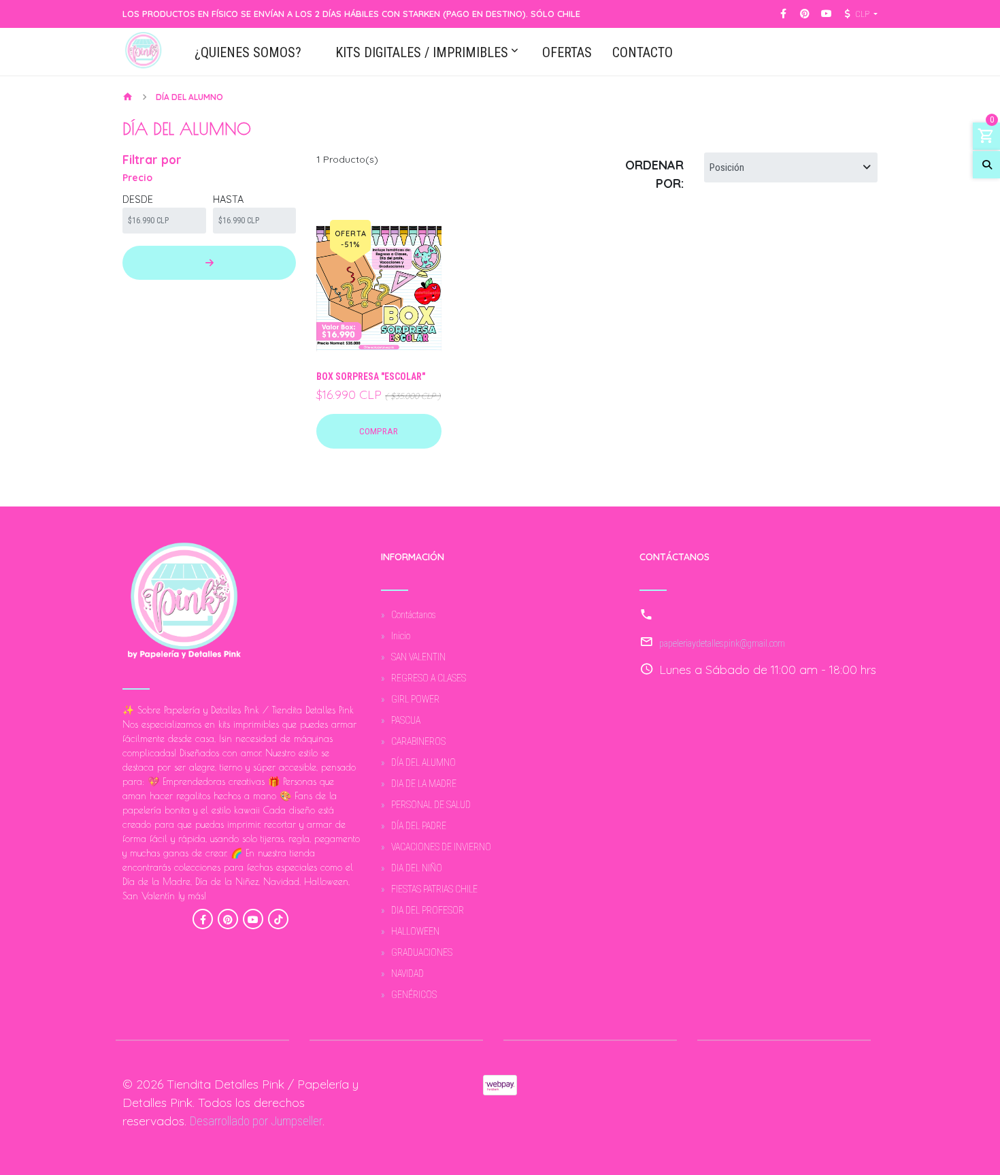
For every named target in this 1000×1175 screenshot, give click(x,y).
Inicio (400, 635)
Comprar (378, 430)
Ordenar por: (654, 174)
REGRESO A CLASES (428, 678)
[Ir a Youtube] (826, 14)
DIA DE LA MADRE (423, 783)
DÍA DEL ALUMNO (423, 762)
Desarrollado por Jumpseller (256, 1121)
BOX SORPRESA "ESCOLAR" (370, 376)
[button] (859, 14)
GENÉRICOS (414, 994)
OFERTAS (567, 53)
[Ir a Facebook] (784, 14)
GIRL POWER (415, 699)
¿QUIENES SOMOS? (248, 53)
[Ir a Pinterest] (805, 14)
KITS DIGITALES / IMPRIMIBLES (421, 53)
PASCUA (405, 720)
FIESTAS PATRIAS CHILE (434, 889)
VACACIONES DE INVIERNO (441, 846)
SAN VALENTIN (418, 656)
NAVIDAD (407, 973)
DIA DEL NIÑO (416, 868)
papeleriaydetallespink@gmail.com (722, 643)
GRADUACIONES (421, 952)
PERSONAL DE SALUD (431, 804)
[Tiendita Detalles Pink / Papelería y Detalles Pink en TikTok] (278, 919)
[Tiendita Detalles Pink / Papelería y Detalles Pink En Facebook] (203, 919)
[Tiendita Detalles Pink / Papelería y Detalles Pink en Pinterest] (228, 919)
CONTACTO (642, 53)
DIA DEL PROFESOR (427, 910)
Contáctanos (413, 614)
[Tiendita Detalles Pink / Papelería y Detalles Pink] (143, 52)
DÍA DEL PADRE (418, 825)
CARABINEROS (418, 741)
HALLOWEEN (415, 931)
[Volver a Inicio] (127, 98)
